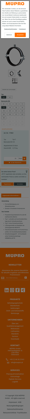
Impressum (22, 29)
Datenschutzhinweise (10, 29)
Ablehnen (9, 35)
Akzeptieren (20, 35)
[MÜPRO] (15, 3)
